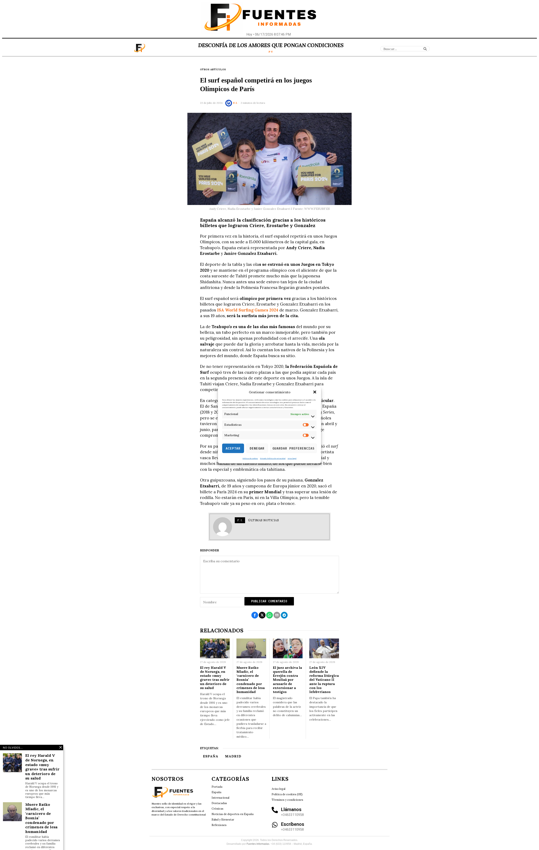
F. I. (235, 102)
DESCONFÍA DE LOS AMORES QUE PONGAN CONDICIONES (271, 45)
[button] (315, 392)
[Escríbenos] (275, 825)
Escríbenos (292, 824)
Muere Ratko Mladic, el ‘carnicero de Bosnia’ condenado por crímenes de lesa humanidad (250, 680)
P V (271, 51)
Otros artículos (213, 69)
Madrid (233, 756)
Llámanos (291, 809)
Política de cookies (250, 458)
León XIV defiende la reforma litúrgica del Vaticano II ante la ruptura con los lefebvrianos (324, 680)
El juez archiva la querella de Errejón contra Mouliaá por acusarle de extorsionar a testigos (287, 680)
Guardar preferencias (293, 448)
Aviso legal (292, 458)
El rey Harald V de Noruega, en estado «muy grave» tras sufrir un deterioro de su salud (214, 678)
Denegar (257, 448)
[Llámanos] (275, 810)
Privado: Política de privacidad (273, 458)
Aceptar (233, 448)
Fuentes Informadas (258, 843)
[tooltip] (254, 615)
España (210, 756)
